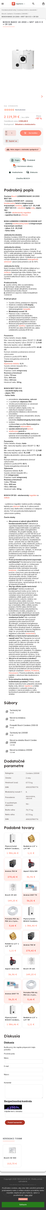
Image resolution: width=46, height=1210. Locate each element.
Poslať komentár (15, 1122)
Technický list (15, 711)
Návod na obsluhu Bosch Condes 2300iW (23, 742)
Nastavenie (23, 1199)
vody (33, 208)
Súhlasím (23, 1205)
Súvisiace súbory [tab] (23, 165)
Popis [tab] (17, 160)
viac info (28, 1195)
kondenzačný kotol (20, 224)
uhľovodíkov (26, 426)
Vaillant (27, 671)
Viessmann (13, 673)
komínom (12, 570)
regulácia (28, 686)
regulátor (33, 495)
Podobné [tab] (29, 159)
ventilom (18, 206)
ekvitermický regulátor (21, 213)
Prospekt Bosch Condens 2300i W (24, 726)
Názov (6, 1074)
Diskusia (34, 172)
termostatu (30, 633)
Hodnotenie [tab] (17, 172)
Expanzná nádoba (11, 364)
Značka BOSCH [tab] (23, 178)
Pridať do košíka (30, 133)
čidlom (6, 498)
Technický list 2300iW (19, 734)
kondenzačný (9, 203)
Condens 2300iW (32, 773)
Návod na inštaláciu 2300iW (21, 751)
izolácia (7, 272)
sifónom (24, 215)
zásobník (21, 208)
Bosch (14, 196)
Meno (6, 1058)
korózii (30, 429)
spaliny (22, 326)
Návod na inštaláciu (17, 719)
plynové (16, 506)
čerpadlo (26, 309)
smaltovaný (13, 431)
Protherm (35, 671)
